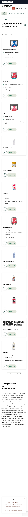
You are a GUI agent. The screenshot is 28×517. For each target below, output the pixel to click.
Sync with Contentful (7, 1)
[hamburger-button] (2, 6)
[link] (8, 6)
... (15, 374)
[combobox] (17, 13)
